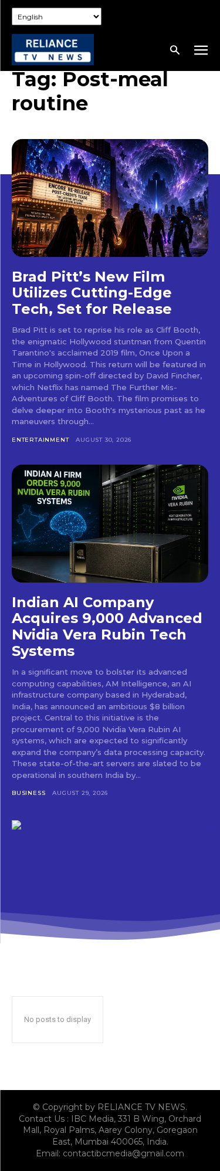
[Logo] (53, 49)
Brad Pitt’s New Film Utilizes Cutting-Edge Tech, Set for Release (92, 292)
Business (28, 793)
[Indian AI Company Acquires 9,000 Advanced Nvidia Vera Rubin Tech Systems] (110, 524)
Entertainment (40, 440)
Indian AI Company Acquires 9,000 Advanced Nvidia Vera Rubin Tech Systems (107, 626)
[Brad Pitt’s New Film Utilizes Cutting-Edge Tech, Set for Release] (110, 198)
